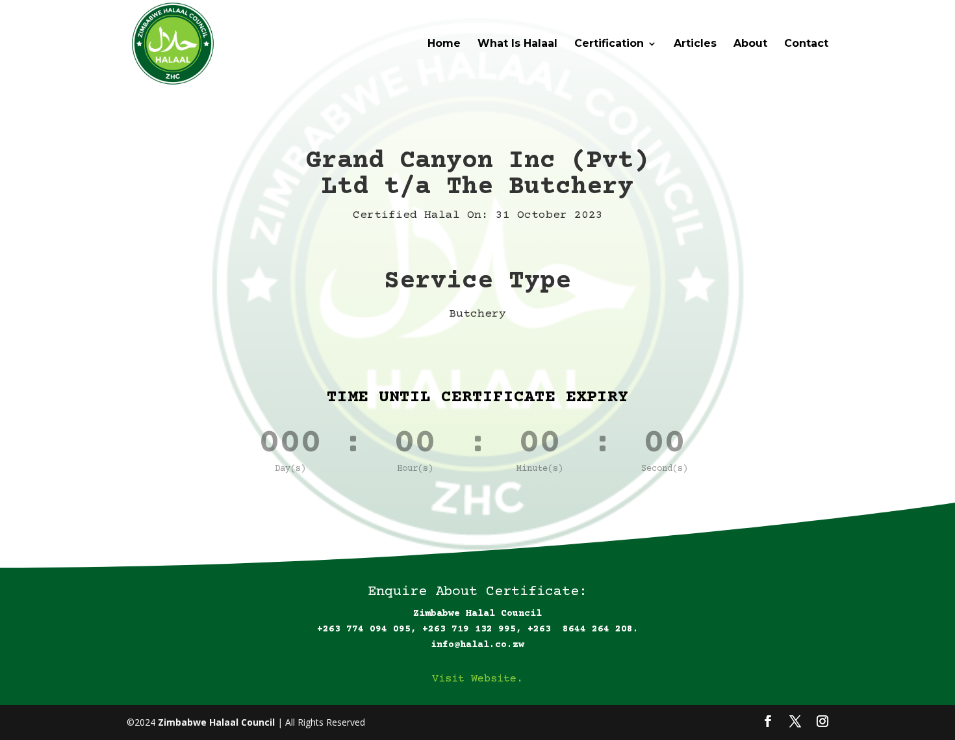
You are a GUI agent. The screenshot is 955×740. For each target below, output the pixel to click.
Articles (695, 44)
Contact (806, 44)
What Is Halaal (517, 44)
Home (444, 44)
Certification (609, 44)
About (750, 44)
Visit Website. (477, 679)
